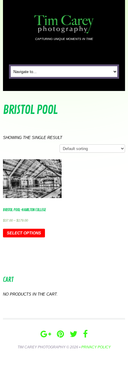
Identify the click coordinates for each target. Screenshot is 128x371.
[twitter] (73, 334)
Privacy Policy (96, 347)
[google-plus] (45, 334)
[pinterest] (60, 334)
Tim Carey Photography (41, 347)
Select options (24, 233)
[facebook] (85, 334)
